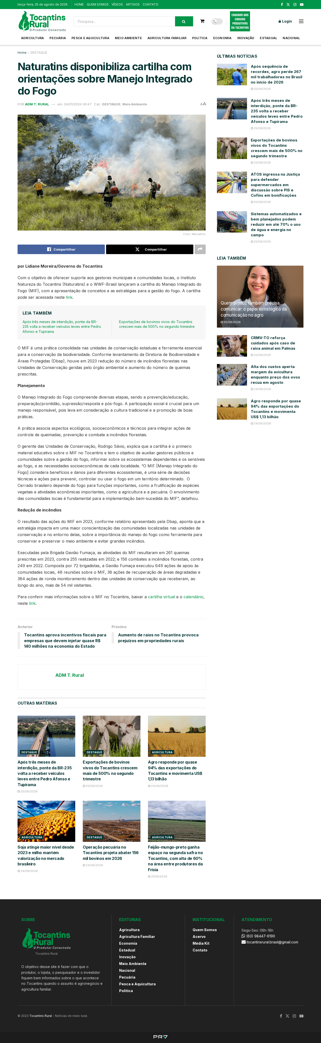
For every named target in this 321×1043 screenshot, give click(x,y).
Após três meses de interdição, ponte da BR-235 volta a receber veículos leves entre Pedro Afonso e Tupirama (62, 327)
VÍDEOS (117, 4)
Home (22, 52)
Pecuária (57, 38)
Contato (200, 950)
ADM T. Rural (37, 104)
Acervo (199, 936)
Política (200, 38)
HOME (79, 4)
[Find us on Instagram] (294, 4)
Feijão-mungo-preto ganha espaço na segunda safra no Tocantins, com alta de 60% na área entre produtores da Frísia (175, 858)
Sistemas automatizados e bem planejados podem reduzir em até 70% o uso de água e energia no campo (276, 224)
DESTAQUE (39, 52)
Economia (222, 38)
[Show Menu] (301, 21)
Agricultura (32, 38)
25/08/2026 (29, 791)
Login (286, 21)
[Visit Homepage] (42, 21)
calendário (193, 596)
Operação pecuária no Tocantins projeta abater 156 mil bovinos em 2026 (111, 853)
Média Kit (201, 943)
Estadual (268, 38)
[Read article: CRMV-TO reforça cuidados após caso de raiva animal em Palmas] (232, 346)
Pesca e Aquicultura (90, 38)
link (69, 297)
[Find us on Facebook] (282, 4)
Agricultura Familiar (167, 38)
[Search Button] (184, 21)
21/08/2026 (158, 876)
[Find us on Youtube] (301, 4)
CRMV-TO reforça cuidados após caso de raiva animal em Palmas (273, 343)
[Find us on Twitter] (288, 4)
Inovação (246, 38)
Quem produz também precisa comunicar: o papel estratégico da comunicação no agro (254, 309)
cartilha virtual (161, 596)
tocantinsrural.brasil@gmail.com (272, 942)
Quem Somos (205, 930)
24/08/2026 (159, 786)
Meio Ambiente (128, 38)
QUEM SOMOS (98, 4)
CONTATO (150, 4)
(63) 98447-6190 (260, 936)
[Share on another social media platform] (200, 249)
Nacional (291, 38)
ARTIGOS (133, 4)
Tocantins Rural (40, 1016)
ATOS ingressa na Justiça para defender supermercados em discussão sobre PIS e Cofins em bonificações (275, 185)
